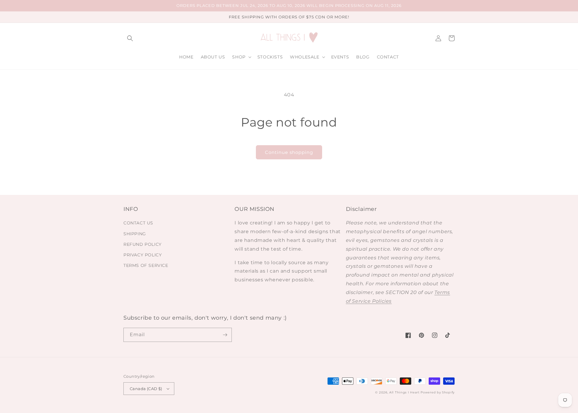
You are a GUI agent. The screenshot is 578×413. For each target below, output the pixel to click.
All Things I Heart (404, 392)
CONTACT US (138, 223)
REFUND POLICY (142, 244)
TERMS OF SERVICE (145, 265)
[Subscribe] (225, 335)
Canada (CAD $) (146, 388)
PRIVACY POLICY (142, 255)
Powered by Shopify (438, 392)
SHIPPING (134, 233)
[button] (130, 38)
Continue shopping (289, 152)
